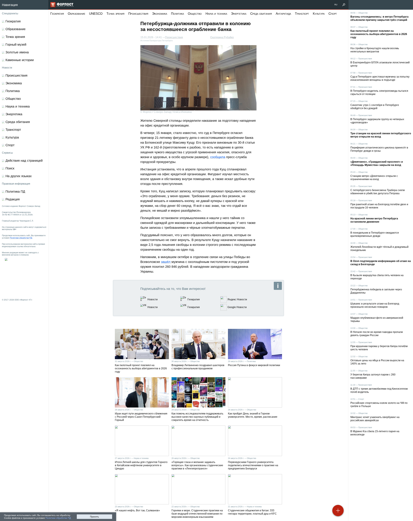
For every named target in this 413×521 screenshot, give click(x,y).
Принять (94, 516)
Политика (177, 13)
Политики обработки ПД (58, 518)
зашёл (166, 262)
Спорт (332, 13)
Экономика (159, 13)
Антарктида (283, 13)
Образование (76, 13)
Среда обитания (261, 13)
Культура (319, 13)
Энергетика (238, 13)
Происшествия (138, 13)
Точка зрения (115, 13)
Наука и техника (216, 13)
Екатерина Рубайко (222, 37)
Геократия (57, 13)
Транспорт (302, 13)
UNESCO (96, 13)
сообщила (217, 157)
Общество (195, 13)
